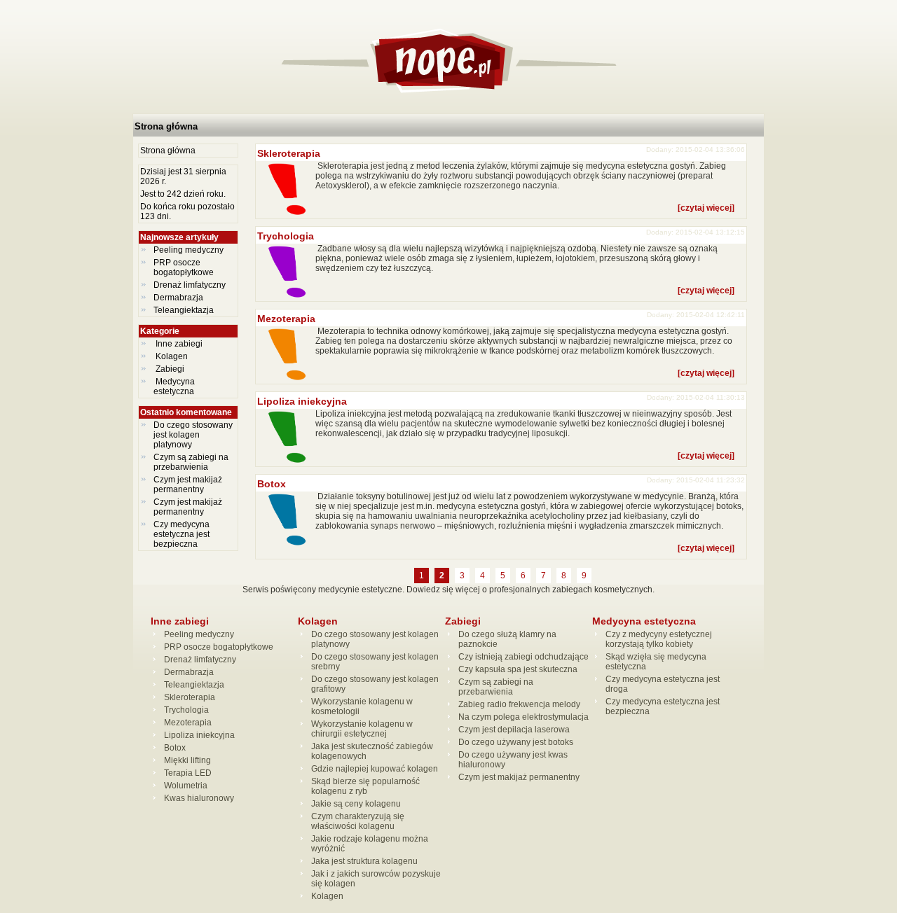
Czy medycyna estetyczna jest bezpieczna (181, 534)
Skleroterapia (288, 153)
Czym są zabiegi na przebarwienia (190, 462)
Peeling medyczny (188, 250)
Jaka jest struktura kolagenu (364, 861)
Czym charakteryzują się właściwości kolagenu (357, 821)
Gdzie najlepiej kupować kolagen (374, 769)
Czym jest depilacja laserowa (514, 729)
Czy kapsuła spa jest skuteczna (517, 669)
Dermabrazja (178, 297)
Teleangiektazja (183, 310)
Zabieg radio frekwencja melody (519, 704)
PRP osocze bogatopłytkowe (183, 267)
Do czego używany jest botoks (515, 742)
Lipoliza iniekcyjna (302, 401)
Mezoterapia (286, 318)
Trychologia (285, 236)
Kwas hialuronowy (199, 798)
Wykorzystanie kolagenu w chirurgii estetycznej (362, 729)
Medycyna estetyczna (174, 386)
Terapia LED (188, 773)
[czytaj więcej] (706, 208)
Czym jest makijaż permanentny (187, 484)
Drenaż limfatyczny (189, 285)
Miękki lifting (187, 760)
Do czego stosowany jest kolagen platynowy (193, 434)
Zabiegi (169, 369)
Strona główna (166, 126)
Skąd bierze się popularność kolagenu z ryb (365, 786)
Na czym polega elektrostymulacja (523, 717)
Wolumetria (185, 785)
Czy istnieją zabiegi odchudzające (523, 657)
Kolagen (171, 356)
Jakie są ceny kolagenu (356, 804)
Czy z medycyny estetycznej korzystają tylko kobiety (658, 639)
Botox (271, 483)
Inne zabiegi (179, 344)
